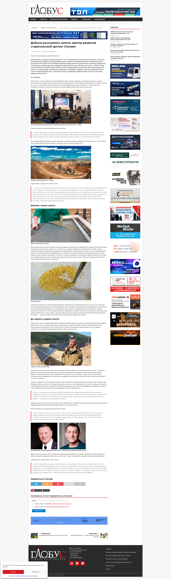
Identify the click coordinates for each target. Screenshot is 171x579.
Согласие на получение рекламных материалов (118, 562)
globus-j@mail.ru (77, 557)
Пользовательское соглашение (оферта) (116, 559)
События (43, 19)
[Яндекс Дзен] (77, 563)
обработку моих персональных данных (58, 503)
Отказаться (35, 572)
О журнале (108, 549)
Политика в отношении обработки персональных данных (23, 576)
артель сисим (38, 490)
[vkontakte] (71, 563)
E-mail (34, 500)
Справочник (86, 19)
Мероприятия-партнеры (59, 19)
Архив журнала (99, 19)
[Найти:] (131, 22)
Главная (33, 19)
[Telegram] (83, 563)
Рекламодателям (110, 565)
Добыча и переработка (49, 51)
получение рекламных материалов (57, 506)
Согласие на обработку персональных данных (118, 555)
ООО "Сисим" (46, 490)
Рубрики (74, 19)
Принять (13, 572)
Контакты (108, 569)
